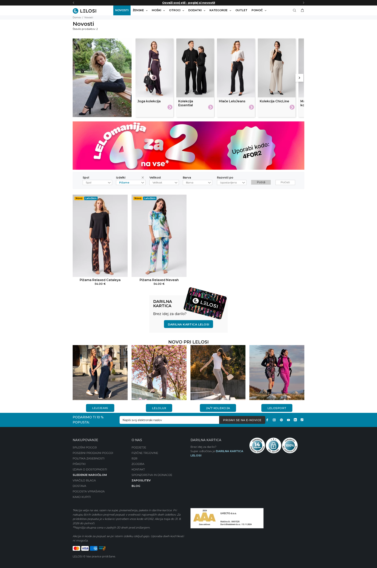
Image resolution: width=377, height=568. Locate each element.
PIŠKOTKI (79, 464)
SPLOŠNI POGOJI (85, 447)
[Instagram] (274, 419)
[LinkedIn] (295, 420)
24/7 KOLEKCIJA (218, 408)
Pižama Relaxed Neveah (159, 280)
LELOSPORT (276, 408)
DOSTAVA (79, 486)
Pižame (124, 182)
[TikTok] (302, 420)
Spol (86, 177)
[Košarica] (301, 10)
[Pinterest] (281, 419)
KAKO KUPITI (82, 497)
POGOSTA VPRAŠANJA (89, 491)
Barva (187, 177)
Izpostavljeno (228, 182)
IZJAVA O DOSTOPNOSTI (90, 469)
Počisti (143, 178)
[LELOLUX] (159, 372)
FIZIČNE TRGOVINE (145, 453)
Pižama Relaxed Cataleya (100, 280)
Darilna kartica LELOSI (188, 324)
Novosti (88, 17)
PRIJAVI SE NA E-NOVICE (242, 420)
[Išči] (295, 10)
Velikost (155, 177)
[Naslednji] (303, 2)
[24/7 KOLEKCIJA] (217, 372)
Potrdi (261, 182)
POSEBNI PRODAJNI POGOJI (93, 453)
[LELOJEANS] (100, 372)
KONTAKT (138, 469)
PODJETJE (139, 447)
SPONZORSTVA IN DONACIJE (152, 475)
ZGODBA (138, 464)
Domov (77, 17)
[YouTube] (288, 419)
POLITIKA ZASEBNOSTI (88, 458)
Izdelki (120, 177)
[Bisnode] (227, 518)
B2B (134, 458)
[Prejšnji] (73, 2)
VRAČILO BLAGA (84, 480)
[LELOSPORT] (276, 372)
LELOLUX (159, 408)
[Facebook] (267, 419)
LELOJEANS (100, 408)
